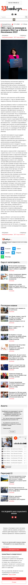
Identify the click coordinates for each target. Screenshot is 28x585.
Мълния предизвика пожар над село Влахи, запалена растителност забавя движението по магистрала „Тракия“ (17, 479)
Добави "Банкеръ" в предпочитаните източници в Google (14, 242)
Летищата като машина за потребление (17, 309)
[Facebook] (12, 14)
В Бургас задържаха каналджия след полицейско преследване (17, 498)
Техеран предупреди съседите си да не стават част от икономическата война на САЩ (17, 385)
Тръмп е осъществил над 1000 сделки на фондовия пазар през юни (17, 366)
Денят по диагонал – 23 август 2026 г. (16, 327)
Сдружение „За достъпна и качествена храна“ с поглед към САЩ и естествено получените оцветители (17, 357)
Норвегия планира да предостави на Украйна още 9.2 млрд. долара (17, 375)
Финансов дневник (7, 26)
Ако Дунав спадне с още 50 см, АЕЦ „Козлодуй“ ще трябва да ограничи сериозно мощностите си (17, 319)
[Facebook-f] (12, 517)
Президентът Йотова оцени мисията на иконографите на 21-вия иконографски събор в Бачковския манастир (18, 395)
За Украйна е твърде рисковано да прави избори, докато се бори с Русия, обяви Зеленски (17, 337)
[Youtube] (15, 14)
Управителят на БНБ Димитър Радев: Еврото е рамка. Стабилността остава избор (18, 287)
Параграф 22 (6, 473)
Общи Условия (12, 574)
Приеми (14, 578)
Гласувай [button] (12, 431)
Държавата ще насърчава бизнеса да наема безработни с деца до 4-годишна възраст (17, 347)
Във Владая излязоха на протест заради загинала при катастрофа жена (18, 489)
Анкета (4, 406)
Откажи (14, 582)
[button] (14, 19)
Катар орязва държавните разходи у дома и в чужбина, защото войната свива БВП (17, 267)
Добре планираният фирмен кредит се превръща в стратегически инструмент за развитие (18, 277)
